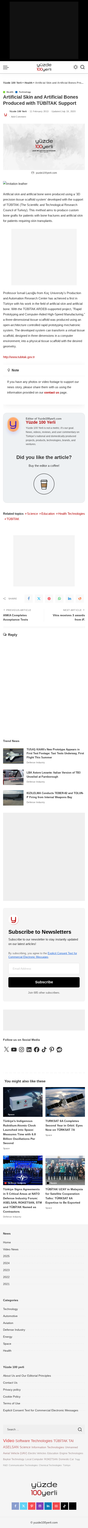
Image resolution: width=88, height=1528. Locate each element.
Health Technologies (71, 513)
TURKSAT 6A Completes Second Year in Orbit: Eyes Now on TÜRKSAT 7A (64, 1125)
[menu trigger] (7, 67)
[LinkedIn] (69, 599)
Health (10, 92)
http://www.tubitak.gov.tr (19, 357)
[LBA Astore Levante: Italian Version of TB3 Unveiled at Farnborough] (13, 777)
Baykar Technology (13, 1459)
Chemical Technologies (50, 1465)
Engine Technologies (71, 1453)
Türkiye (66, 1465)
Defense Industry (36, 762)
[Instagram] (40, 1506)
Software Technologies (33, 1441)
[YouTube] (56, 1506)
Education (48, 513)
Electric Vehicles (37, 1453)
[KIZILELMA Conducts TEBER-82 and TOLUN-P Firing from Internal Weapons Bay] (13, 798)
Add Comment (18, 116)
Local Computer (34, 1459)
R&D (5, 1465)
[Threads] (72, 1506)
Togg (77, 1459)
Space (11, 1115)
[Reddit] (80, 599)
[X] (23, 1506)
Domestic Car (66, 1459)
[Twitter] (39, 599)
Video (8, 1440)
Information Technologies (48, 1447)
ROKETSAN (51, 1459)
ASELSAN (11, 1447)
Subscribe (44, 982)
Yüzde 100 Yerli (18, 111)
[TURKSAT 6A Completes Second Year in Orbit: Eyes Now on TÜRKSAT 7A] (65, 1102)
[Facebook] (29, 599)
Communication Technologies (23, 1465)
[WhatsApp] (59, 599)
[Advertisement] (44, 30)
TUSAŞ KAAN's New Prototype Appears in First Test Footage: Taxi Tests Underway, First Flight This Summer (55, 753)
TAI (71, 1441)
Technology (25, 92)
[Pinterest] (49, 599)
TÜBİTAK (13, 519)
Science (32, 513)
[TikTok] (64, 1506)
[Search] (82, 67)
